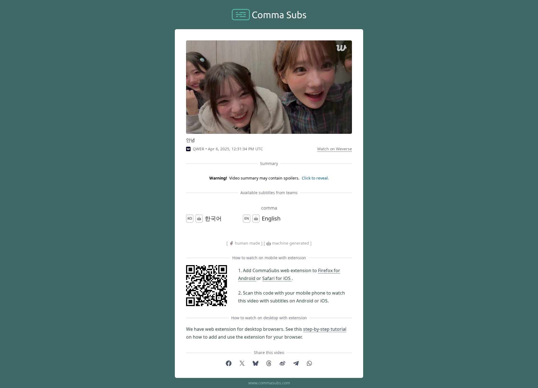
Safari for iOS (277, 278)
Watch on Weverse (334, 148)
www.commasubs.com (269, 382)
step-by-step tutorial (324, 329)
